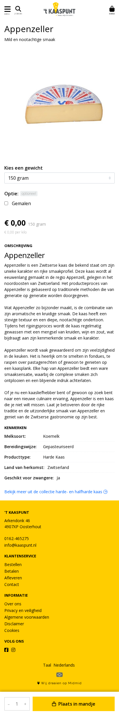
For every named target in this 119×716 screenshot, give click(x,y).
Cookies (11, 630)
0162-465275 (16, 538)
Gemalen (21, 203)
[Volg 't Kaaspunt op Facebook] (6, 650)
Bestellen (13, 564)
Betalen (11, 571)
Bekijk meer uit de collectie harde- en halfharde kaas (53, 491)
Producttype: (17, 457)
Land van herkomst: (24, 467)
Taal (47, 665)
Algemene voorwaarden (26, 617)
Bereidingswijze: (20, 446)
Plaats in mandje (76, 704)
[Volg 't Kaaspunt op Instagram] (13, 650)
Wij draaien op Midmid (61, 683)
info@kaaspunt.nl (20, 545)
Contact (11, 584)
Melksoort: (15, 436)
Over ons (12, 603)
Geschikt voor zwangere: (29, 478)
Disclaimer (14, 623)
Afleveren (13, 577)
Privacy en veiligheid (23, 610)
